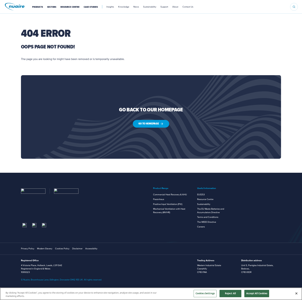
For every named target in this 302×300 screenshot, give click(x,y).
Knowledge (123, 6)
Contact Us (187, 6)
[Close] (296, 293)
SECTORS (51, 7)
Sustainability (149, 6)
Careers (201, 226)
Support (164, 6)
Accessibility (91, 248)
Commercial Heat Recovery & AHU (170, 194)
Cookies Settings (205, 293)
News (136, 6)
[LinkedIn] (24, 225)
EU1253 (201, 194)
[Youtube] (34, 225)
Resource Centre (205, 199)
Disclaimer (77, 248)
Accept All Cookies (256, 293)
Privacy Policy (27, 248)
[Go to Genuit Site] (66, 191)
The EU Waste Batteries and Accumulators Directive (210, 211)
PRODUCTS (37, 7)
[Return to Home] (33, 191)
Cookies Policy (62, 248)
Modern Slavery (44, 248)
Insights (110, 6)
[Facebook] (44, 225)
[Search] (294, 7)
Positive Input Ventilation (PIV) (167, 204)
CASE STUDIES (91, 7)
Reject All (230, 293)
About (175, 6)
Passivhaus (158, 199)
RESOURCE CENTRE (70, 7)
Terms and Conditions (207, 217)
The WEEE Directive (206, 222)
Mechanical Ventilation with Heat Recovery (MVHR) (169, 211)
